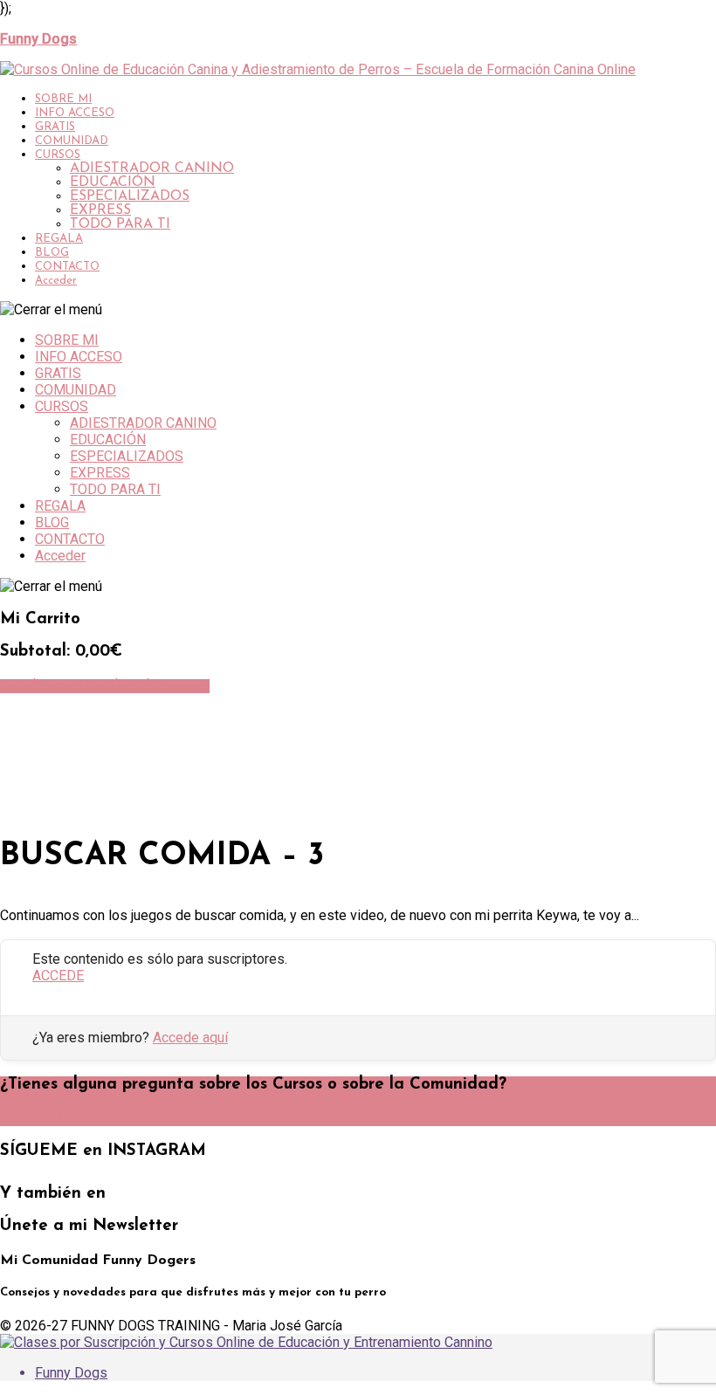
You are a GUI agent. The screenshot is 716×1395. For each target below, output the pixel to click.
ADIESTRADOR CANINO (152, 168)
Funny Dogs (71, 1372)
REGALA (59, 238)
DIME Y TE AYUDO (63, 1119)
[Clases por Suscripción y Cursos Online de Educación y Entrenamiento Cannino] (246, 1342)
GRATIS (55, 127)
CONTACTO (67, 266)
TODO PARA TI (120, 224)
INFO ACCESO (74, 113)
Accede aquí (190, 1037)
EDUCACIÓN (112, 182)
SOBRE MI (63, 99)
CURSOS (57, 155)
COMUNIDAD (71, 141)
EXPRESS (100, 210)
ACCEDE (58, 975)
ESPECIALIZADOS (129, 196)
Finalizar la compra (148, 686)
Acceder (56, 280)
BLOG (52, 252)
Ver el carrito (43, 686)
